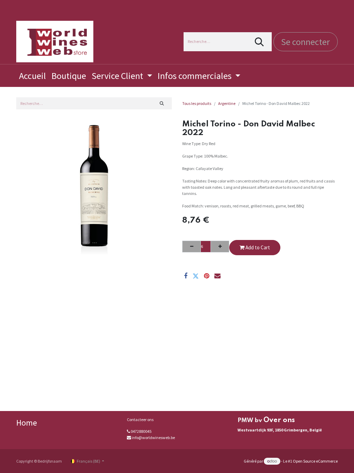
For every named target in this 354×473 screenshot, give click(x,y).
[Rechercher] (259, 41)
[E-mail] (217, 276)
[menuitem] (32, 75)
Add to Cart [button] (257, 247)
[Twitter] (196, 276)
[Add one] (220, 246)
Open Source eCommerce (315, 461)
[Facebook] (185, 276)
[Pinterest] (206, 276)
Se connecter (305, 41)
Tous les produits (196, 103)
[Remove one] (191, 246)
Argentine (226, 103)
